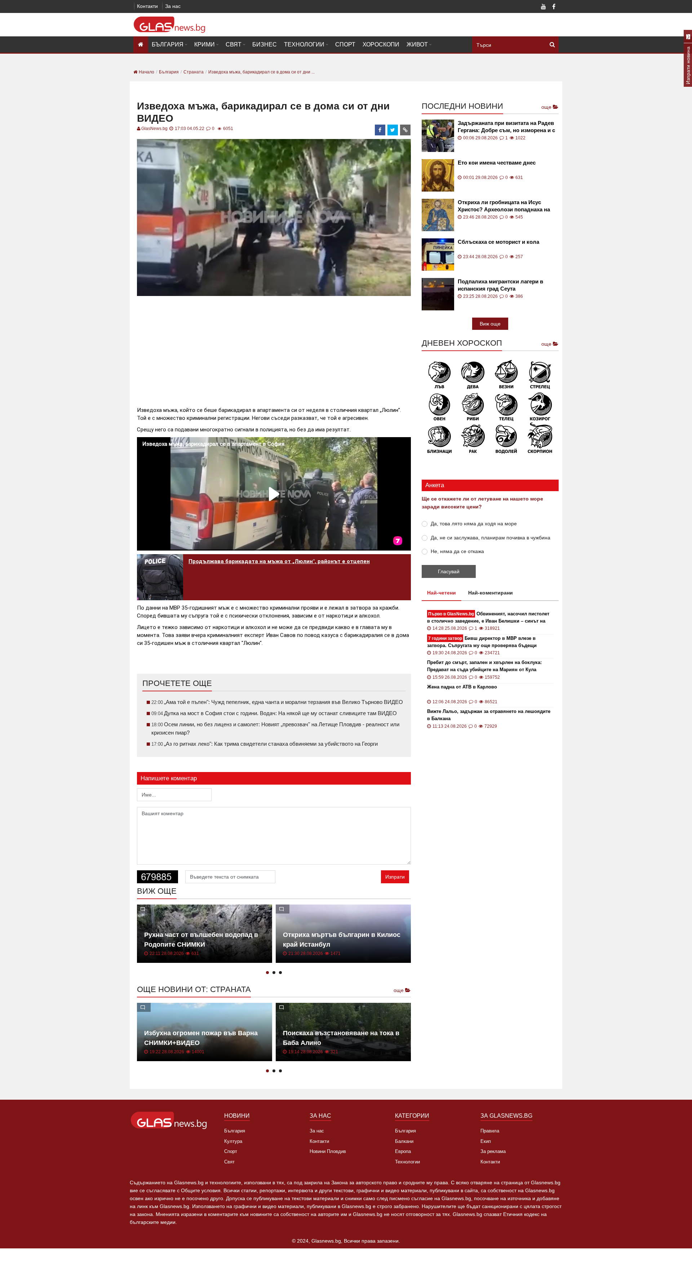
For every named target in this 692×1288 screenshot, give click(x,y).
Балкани (404, 1141)
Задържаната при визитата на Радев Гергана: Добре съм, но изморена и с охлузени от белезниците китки (506, 127)
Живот (417, 44)
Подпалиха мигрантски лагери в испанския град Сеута (500, 285)
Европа (403, 1151)
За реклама (493, 1151)
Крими (204, 44)
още (399, 990)
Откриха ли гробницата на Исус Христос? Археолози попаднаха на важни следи (504, 206)
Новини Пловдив (328, 1151)
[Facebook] (554, 7)
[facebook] (380, 130)
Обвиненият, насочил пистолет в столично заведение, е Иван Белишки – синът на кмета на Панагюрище (488, 617)
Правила (489, 1131)
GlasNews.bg (154, 128)
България (167, 44)
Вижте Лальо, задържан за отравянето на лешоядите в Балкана (488, 715)
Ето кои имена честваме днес (497, 163)
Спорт (345, 44)
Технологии (304, 44)
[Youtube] (543, 7)
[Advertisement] (274, 348)
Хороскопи (381, 44)
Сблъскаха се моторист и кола (498, 242)
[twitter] (392, 130)
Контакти (147, 6)
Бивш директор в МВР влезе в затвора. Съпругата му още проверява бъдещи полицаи (482, 642)
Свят (233, 44)
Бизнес (264, 44)
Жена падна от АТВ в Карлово (462, 687)
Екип (485, 1141)
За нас (173, 6)
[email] (405, 130)
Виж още (490, 324)
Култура (233, 1141)
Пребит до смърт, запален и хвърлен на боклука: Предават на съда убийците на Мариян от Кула (484, 666)
